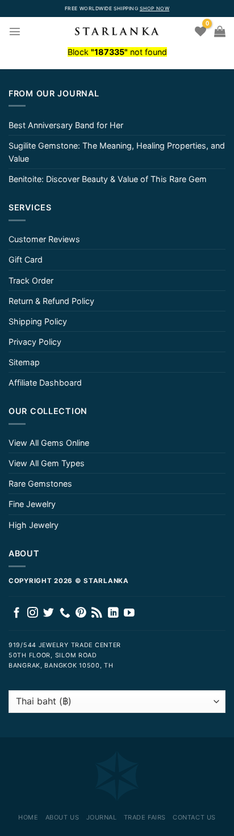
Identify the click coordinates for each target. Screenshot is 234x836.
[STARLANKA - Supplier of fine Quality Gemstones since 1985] (117, 31)
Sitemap (24, 362)
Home (28, 817)
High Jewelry (33, 525)
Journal (101, 817)
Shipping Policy (38, 321)
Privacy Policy (35, 342)
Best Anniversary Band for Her (66, 125)
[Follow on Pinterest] (81, 613)
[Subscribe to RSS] (96, 613)
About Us (62, 817)
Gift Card (26, 259)
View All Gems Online (49, 442)
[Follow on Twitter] (48, 613)
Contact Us (194, 817)
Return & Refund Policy (51, 301)
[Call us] (65, 613)
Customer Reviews (44, 239)
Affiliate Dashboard (45, 382)
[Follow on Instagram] (32, 613)
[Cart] (219, 31)
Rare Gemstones (40, 483)
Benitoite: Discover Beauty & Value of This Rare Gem (108, 179)
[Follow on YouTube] (129, 613)
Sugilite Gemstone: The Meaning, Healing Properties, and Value (117, 152)
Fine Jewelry (32, 504)
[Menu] (15, 31)
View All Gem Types (47, 463)
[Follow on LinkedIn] (113, 613)
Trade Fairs (145, 817)
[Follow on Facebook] (16, 613)
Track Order (31, 280)
